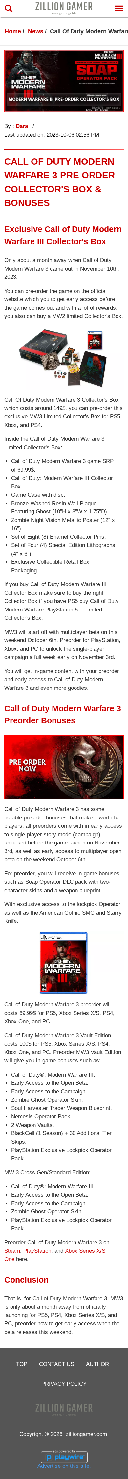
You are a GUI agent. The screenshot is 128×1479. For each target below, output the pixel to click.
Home (13, 31)
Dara (23, 126)
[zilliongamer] (64, 8)
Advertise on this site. (64, 1466)
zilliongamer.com (86, 1434)
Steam (12, 1251)
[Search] (8, 8)
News (35, 31)
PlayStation (37, 1251)
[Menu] (119, 8)
